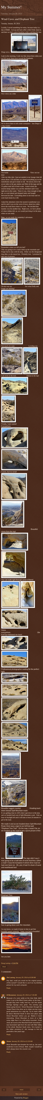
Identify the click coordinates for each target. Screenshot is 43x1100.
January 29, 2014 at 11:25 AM (22, 1041)
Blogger (25, 1098)
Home (21, 1090)
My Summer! (11, 6)
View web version (21, 1094)
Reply (8, 988)
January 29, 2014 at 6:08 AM (26, 977)
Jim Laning (11, 977)
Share (4, 967)
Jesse (9, 1041)
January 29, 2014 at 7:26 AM (27, 995)
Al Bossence (11, 995)
